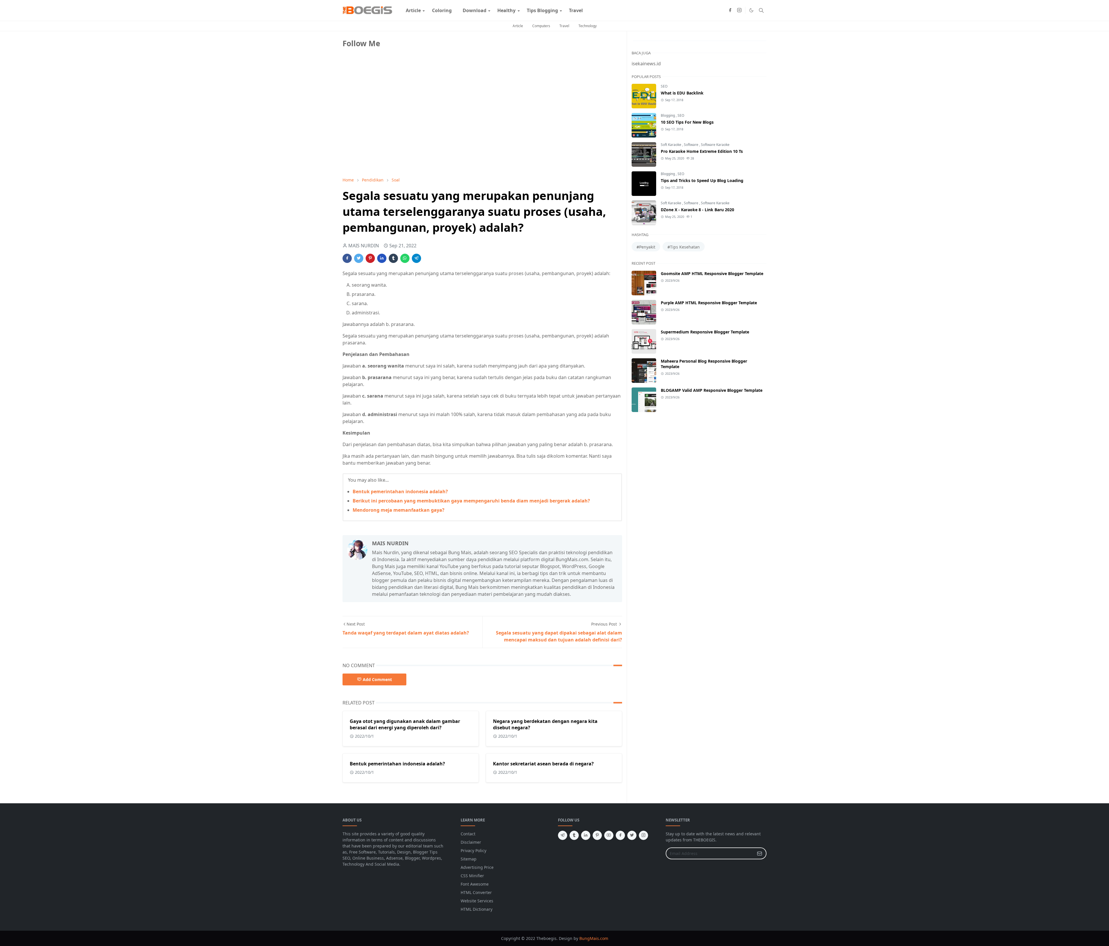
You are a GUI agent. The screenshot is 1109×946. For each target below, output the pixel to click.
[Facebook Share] (347, 258)
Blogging (668, 115)
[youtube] (608, 835)
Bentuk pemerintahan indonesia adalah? (400, 491)
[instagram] (739, 10)
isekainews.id (646, 63)
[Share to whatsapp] (405, 258)
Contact (468, 833)
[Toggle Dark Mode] (751, 10)
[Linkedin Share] (381, 258)
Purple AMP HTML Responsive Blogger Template (709, 302)
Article (518, 25)
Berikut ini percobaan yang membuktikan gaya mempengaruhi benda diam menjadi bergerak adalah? (471, 501)
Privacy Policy (473, 850)
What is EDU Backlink (682, 93)
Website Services (477, 901)
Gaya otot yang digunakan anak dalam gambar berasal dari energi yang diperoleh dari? (405, 724)
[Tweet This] (358, 258)
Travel (564, 25)
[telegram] (562, 835)
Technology (587, 25)
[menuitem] (413, 10)
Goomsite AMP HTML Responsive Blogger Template (712, 273)
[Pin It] (370, 258)
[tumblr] (574, 835)
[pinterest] (597, 835)
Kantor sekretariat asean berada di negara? (543, 763)
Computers (541, 25)
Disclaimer (471, 842)
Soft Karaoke (671, 144)
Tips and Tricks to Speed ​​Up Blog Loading (702, 180)
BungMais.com (593, 938)
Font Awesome (475, 884)
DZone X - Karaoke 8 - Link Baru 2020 (697, 209)
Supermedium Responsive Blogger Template (705, 332)
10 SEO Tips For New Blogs (687, 122)
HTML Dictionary (476, 909)
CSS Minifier (472, 875)
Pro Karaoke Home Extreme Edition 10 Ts (702, 151)
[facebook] (730, 10)
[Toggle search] (761, 10)
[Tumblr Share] (393, 258)
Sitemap (469, 859)
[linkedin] (585, 835)
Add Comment (377, 679)
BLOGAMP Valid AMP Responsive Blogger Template (711, 390)
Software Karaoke (715, 144)
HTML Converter (476, 892)
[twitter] (632, 835)
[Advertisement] (386, 132)
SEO (664, 86)
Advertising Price (477, 867)
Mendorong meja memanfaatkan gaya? (398, 510)
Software (691, 144)
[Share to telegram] (416, 258)
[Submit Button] (759, 853)
